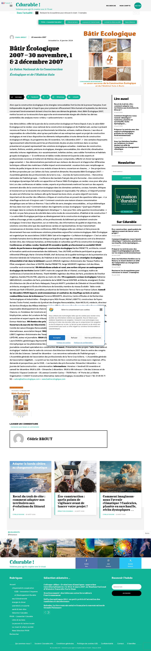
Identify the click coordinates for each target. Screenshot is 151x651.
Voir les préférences (93, 338)
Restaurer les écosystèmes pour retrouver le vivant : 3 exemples (126, 271)
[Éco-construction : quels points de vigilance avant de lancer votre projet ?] (75, 476)
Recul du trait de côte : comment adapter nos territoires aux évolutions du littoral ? (126, 107)
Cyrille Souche (18, 514)
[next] (138, 13)
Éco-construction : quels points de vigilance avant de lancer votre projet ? (126, 231)
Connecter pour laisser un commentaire (25, 427)
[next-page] (48, 612)
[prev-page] (45, 612)
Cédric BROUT (20, 37)
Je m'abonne (126, 178)
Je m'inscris (126, 593)
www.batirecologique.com (53, 379)
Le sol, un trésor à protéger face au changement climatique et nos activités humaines (71, 13)
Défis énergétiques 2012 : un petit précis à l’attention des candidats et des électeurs (72, 600)
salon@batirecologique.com (27, 379)
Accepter (57, 338)
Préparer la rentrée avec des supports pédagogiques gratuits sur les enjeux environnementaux (126, 132)
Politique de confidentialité (83, 343)
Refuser (74, 338)
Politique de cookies (64, 343)
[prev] (134, 13)
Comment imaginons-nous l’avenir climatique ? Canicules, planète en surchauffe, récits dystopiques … (125, 119)
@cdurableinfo (14, 532)
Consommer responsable (91, 81)
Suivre (147, 533)
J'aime (86, 558)
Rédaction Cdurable (65, 511)
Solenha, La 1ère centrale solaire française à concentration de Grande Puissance (74, 606)
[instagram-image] (9, 547)
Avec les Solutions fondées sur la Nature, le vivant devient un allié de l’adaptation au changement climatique (126, 145)
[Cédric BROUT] (12, 37)
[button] (101, 309)
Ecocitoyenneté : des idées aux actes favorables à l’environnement (68, 594)
